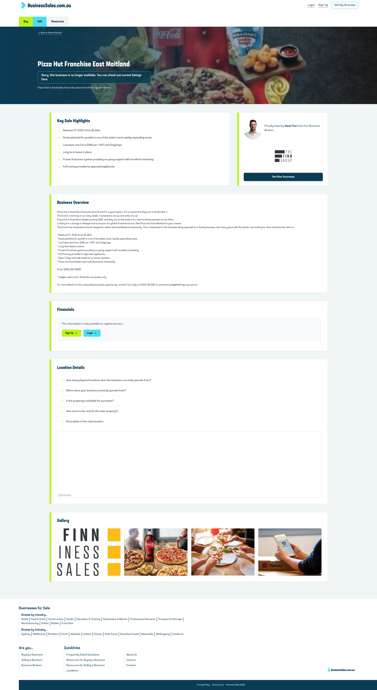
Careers (131, 660)
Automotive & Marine (115, 619)
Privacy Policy (203, 685)
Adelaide (75, 634)
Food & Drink (38, 619)
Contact (131, 665)
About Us (131, 655)
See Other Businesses (283, 177)
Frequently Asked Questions (82, 655)
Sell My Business (344, 5)
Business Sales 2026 (235, 685)
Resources (57, 21)
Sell (40, 21)
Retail (24, 619)
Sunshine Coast (129, 634)
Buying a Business (32, 655)
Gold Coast (111, 634)
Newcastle (147, 634)
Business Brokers (31, 665)
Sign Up (323, 5)
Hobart (87, 634)
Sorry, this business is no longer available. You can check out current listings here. (91, 77)
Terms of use (218, 685)
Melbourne (39, 634)
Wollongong (163, 634)
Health (70, 619)
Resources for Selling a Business (85, 665)
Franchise (67, 623)
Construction (55, 619)
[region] (189, 465)
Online (45, 623)
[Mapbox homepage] (64, 495)
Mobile (55, 623)
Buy (26, 21)
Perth (64, 634)
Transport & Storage (170, 619)
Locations (72, 671)
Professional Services (143, 619)
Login (311, 5)
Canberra (177, 634)
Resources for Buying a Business (85, 660)
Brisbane (53, 634)
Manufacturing (30, 623)
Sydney (25, 634)
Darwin (98, 634)
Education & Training (88, 619)
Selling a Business (31, 660)
